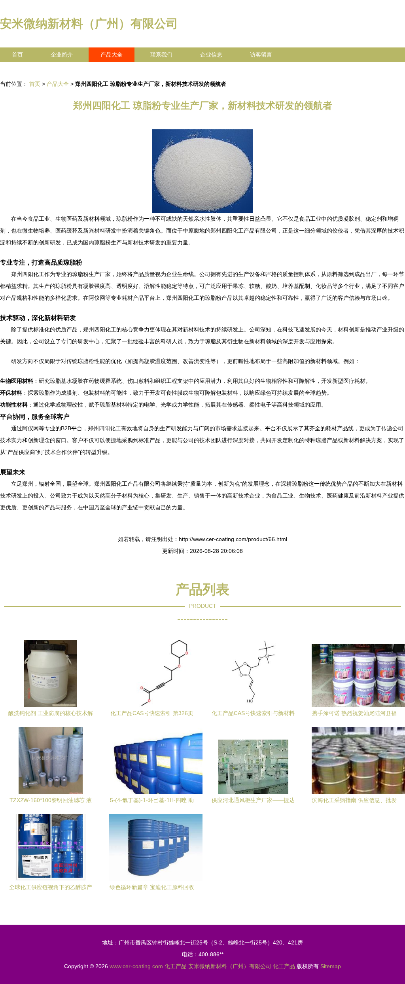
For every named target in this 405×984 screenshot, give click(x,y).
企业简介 (62, 54)
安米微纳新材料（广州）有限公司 (89, 23)
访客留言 (261, 54)
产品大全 (111, 54)
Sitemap (330, 966)
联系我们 (161, 54)
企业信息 (211, 54)
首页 (17, 54)
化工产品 (176, 966)
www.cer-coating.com (136, 966)
